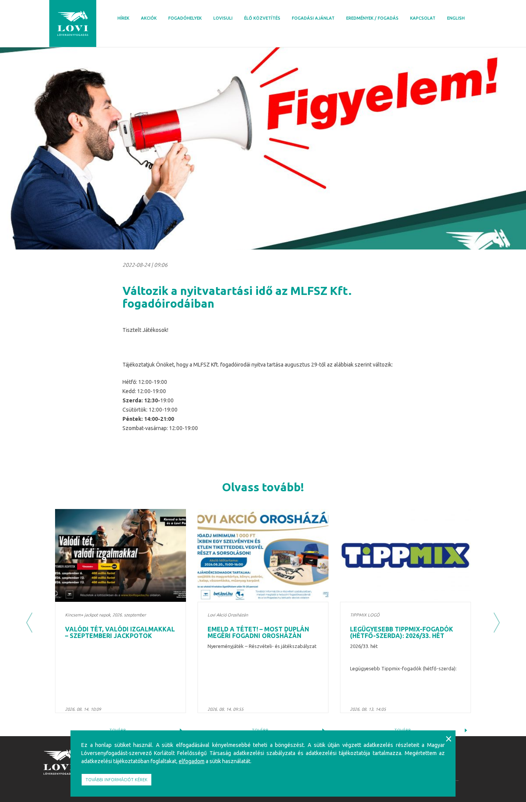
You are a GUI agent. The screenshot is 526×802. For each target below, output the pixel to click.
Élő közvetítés (262, 18)
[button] (29, 622)
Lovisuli (223, 18)
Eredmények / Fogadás (372, 18)
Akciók (149, 18)
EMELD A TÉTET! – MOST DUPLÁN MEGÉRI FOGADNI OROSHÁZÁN (258, 633)
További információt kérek (116, 779)
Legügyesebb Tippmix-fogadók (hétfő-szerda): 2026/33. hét (401, 633)
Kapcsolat (423, 18)
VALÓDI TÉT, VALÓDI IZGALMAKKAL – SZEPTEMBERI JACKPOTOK (120, 633)
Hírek (123, 18)
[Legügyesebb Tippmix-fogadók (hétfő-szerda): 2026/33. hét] (405, 555)
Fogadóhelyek (185, 18)
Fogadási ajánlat (313, 18)
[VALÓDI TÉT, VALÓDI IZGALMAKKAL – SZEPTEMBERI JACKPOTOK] (120, 555)
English (456, 18)
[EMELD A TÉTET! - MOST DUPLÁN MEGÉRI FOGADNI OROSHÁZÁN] (263, 555)
